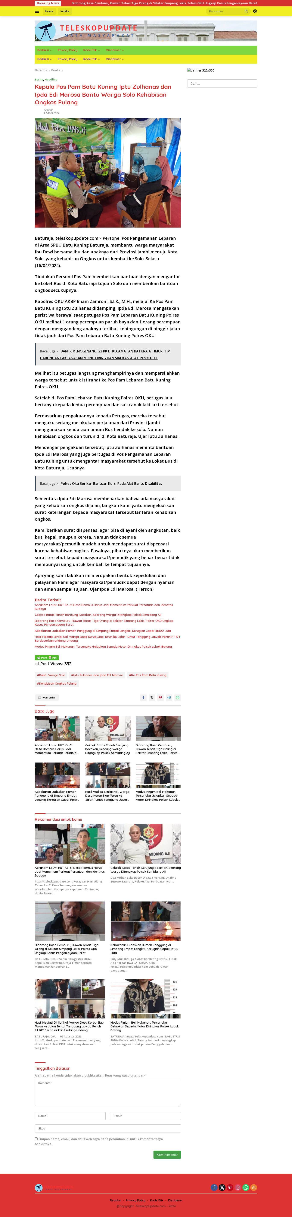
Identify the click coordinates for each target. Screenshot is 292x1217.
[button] (246, 11)
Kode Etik (90, 50)
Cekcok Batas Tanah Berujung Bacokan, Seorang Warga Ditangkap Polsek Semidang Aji (98, 615)
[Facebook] (214, 1188)
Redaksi (43, 50)
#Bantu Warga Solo (51, 675)
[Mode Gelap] (255, 11)
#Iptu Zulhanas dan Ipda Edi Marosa (97, 675)
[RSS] (253, 1188)
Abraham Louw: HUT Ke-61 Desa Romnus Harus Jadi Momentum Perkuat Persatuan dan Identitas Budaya (104, 607)
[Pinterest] (230, 1188)
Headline (51, 79)
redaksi (48, 110)
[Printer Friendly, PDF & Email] (47, 657)
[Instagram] (237, 1188)
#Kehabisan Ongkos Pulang (57, 683)
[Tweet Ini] (152, 697)
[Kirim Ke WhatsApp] (177, 697)
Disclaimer (113, 50)
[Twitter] (222, 1188)
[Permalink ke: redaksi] (38, 111)
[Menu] (38, 11)
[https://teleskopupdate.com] (87, 31)
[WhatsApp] (245, 1188)
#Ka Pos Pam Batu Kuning (147, 675)
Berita (39, 79)
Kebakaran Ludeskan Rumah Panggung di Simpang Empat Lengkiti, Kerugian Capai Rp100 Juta (103, 631)
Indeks (64, 11)
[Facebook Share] (143, 697)
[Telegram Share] (169, 697)
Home (49, 11)
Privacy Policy (67, 50)
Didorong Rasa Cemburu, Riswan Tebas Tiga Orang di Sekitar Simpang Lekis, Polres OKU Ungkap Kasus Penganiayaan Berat (116, 3)
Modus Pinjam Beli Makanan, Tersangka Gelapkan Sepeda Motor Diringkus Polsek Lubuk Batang (103, 647)
